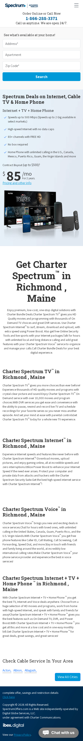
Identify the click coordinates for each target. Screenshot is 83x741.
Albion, (18, 670)
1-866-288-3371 (41, 18)
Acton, (7, 670)
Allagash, (31, 670)
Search (41, 76)
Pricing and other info (17, 183)
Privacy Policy (22, 735)
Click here (9, 697)
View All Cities (68, 677)
